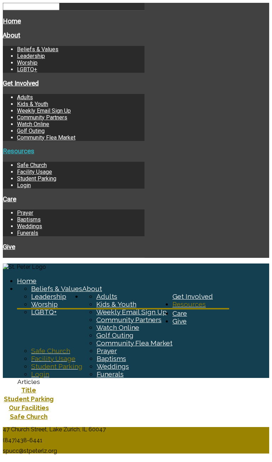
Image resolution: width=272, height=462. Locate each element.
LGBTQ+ (27, 69)
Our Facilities (29, 407)
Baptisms (29, 219)
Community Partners (42, 117)
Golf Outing (31, 131)
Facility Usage (34, 171)
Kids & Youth (32, 104)
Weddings (29, 226)
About (11, 35)
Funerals (27, 233)
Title (28, 390)
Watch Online (33, 124)
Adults (25, 97)
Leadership (31, 56)
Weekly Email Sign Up (44, 110)
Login (24, 185)
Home (12, 21)
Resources (18, 151)
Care (9, 199)
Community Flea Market (46, 137)
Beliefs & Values (37, 49)
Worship (27, 62)
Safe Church (32, 165)
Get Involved (21, 83)
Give (9, 247)
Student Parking (36, 178)
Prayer (25, 212)
